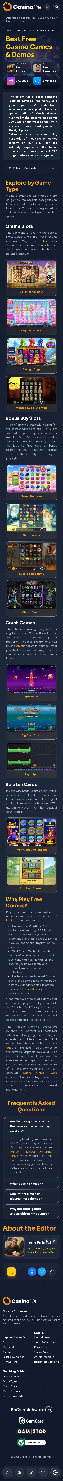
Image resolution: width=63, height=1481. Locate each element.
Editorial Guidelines (13, 1356)
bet (32, 101)
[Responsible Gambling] (55, 1472)
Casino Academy (12, 1386)
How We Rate (10, 1361)
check (32, 151)
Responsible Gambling (46, 1361)
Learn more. (18, 21)
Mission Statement (15, 1311)
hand (30, 989)
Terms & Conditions (45, 1342)
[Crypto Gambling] (31, 1472)
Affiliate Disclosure (44, 1356)
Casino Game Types (40, 1072)
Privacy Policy (41, 1347)
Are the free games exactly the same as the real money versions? (30, 1126)
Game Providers (12, 1376)
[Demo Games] (43, 1472)
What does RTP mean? (26, 1184)
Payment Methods (13, 1396)
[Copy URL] (51, 1271)
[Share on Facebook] (32, 1271)
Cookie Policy (41, 1352)
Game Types (10, 1381)
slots (46, 245)
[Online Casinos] (8, 1472)
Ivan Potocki (39, 1242)
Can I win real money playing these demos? (26, 1196)
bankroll (11, 920)
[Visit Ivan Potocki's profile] (15, 1247)
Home (9, 30)
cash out (19, 646)
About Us (8, 1342)
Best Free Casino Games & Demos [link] (36, 30)
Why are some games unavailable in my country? (29, 1211)
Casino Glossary (11, 1391)
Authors (7, 1352)
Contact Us (9, 1347)
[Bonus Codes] (19, 1472)
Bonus (53, 117)
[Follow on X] (47, 1241)
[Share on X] (42, 1271)
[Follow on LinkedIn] (54, 1241)
